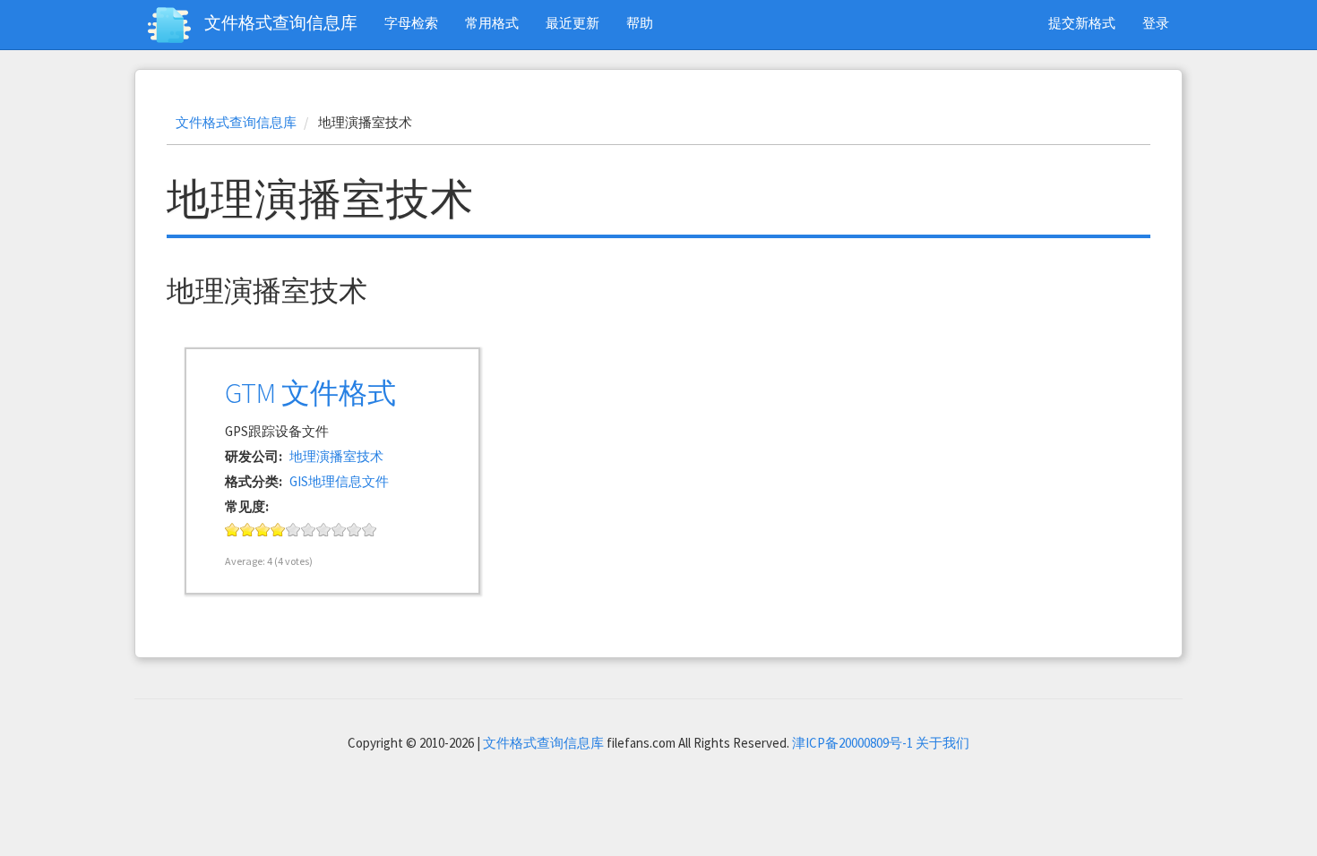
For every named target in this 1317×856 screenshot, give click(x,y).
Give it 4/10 (278, 529)
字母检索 (411, 22)
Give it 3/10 (263, 529)
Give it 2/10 (247, 529)
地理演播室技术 (336, 456)
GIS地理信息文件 (339, 481)
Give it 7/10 (323, 529)
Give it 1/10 (232, 529)
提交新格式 (1081, 22)
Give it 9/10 (354, 529)
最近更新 (572, 22)
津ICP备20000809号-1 (852, 742)
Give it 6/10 (308, 529)
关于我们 (942, 742)
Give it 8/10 (339, 529)
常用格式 (492, 22)
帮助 (639, 22)
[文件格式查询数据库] (176, 25)
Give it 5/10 (293, 529)
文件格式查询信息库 (280, 22)
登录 (1155, 22)
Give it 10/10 (369, 529)
